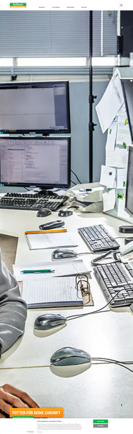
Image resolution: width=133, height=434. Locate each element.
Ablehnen (100, 426)
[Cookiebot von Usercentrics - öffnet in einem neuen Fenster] (30, 432)
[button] (121, 5)
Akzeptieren (100, 421)
